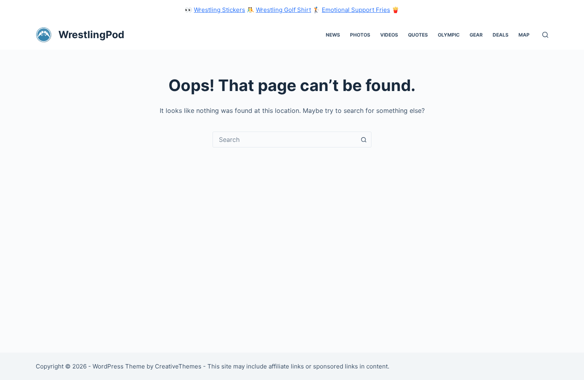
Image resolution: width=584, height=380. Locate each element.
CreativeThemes (178, 366)
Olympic (449, 35)
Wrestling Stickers (219, 10)
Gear (476, 35)
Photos (360, 35)
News (333, 35)
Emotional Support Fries (356, 10)
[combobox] (284, 139)
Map (524, 35)
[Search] (545, 35)
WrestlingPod (91, 35)
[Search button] (363, 139)
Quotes (418, 35)
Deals (501, 35)
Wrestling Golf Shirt (283, 10)
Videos (389, 35)
